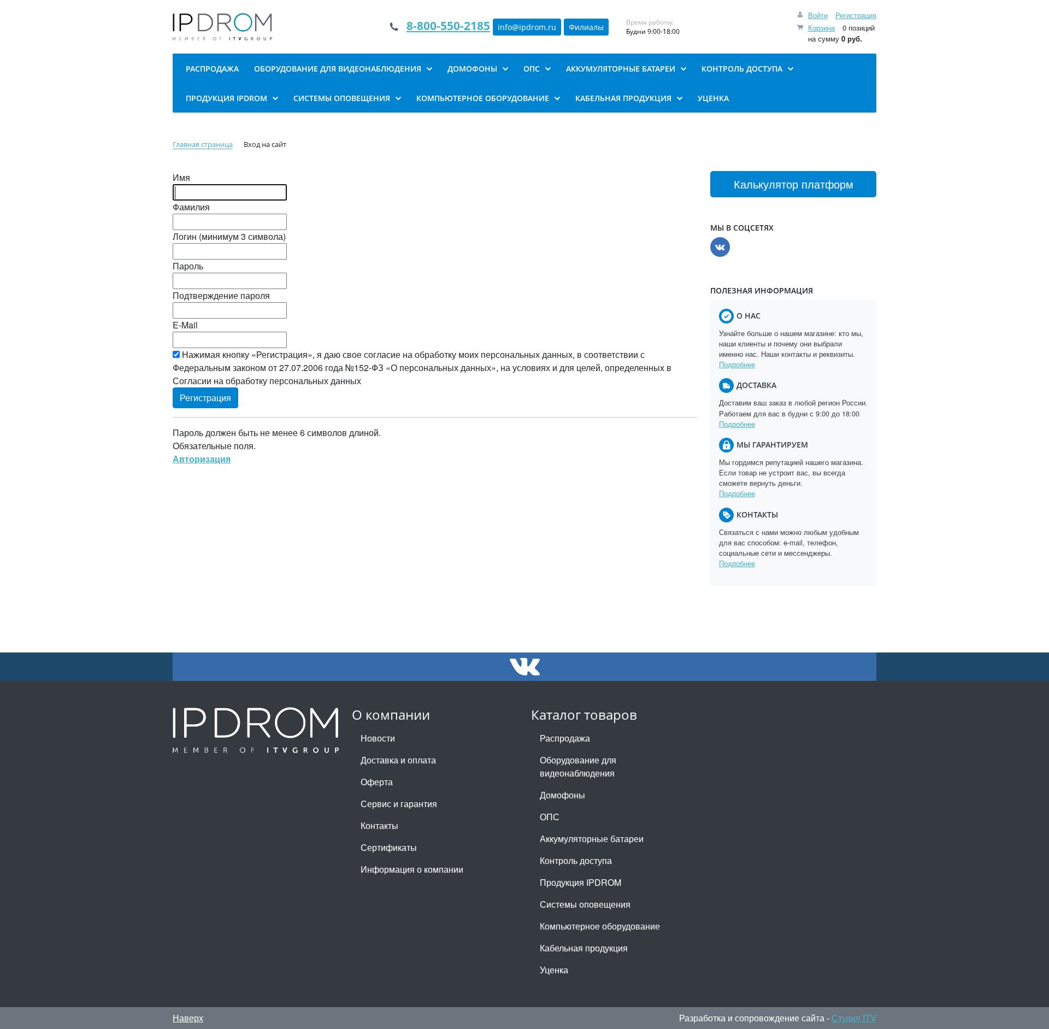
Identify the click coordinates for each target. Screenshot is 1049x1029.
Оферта (377, 781)
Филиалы (586, 27)
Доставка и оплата (398, 760)
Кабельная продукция (584, 948)
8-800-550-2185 (448, 25)
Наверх (188, 1018)
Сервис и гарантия (399, 803)
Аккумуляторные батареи (592, 838)
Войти (818, 15)
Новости (378, 738)
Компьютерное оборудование (600, 926)
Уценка (554, 969)
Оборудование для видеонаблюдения (578, 766)
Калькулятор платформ (793, 184)
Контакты (379, 825)
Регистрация (855, 15)
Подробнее (737, 364)
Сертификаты (389, 847)
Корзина (821, 27)
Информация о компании (412, 869)
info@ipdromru (527, 27)
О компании (391, 714)
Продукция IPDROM (580, 882)
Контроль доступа (576, 860)
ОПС (549, 816)
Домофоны (562, 795)
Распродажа (565, 738)
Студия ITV (854, 1018)
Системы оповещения (585, 904)
